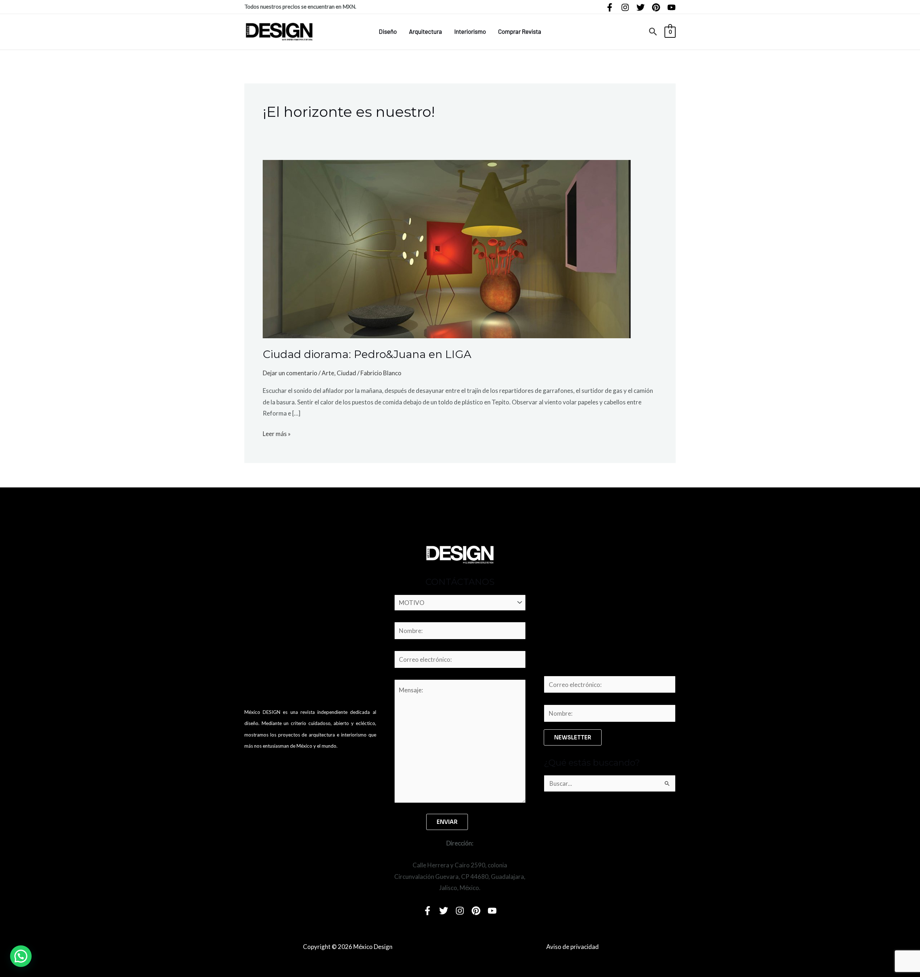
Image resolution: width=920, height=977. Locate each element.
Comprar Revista (519, 31)
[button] (653, 32)
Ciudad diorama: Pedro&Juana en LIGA (367, 354)
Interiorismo (470, 31)
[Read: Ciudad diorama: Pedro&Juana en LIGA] (447, 248)
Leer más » (277, 432)
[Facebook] (610, 7)
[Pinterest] (656, 7)
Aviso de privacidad (572, 946)
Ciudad (346, 373)
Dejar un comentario (290, 373)
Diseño (388, 31)
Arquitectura (425, 31)
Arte (328, 373)
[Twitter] (640, 7)
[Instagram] (625, 7)
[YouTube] (671, 7)
